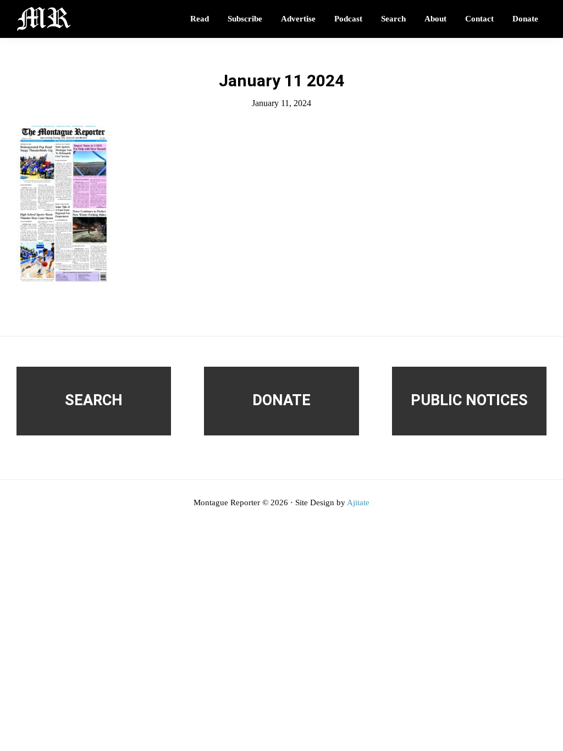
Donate (281, 400)
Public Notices (469, 400)
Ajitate (358, 502)
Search (94, 400)
